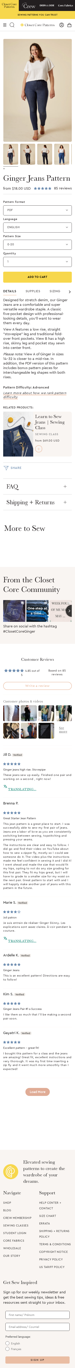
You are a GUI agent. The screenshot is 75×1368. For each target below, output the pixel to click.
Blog (7, 1210)
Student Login (14, 1233)
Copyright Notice (53, 1252)
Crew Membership (17, 1218)
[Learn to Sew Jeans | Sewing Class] (18, 434)
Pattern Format (14, 202)
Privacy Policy (51, 1259)
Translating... (22, 789)
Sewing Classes (16, 1225)
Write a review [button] (37, 685)
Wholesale (12, 1248)
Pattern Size (12, 236)
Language (10, 219)
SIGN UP (37, 1360)
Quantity (9, 253)
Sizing (55, 291)
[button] (43, 188)
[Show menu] (5, 25)
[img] (11, 764)
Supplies (33, 291)
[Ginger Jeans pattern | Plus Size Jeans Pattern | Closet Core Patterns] (61, 154)
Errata (44, 1223)
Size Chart (47, 1216)
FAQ (12, 486)
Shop (7, 1203)
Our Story (11, 1256)
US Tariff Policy (52, 1267)
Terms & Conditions (55, 1244)
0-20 (10, 244)
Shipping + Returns (30, 502)
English (13, 227)
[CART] (69, 25)
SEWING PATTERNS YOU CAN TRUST (38, 15)
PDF (10, 210)
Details (9, 291)
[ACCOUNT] (61, 25)
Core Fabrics (13, 1240)
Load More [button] (37, 1092)
